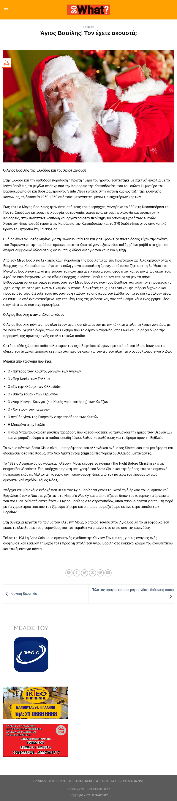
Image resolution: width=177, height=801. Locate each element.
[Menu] (5, 9)
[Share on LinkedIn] (108, 572)
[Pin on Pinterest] (100, 572)
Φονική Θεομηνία (23, 594)
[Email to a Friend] (92, 572)
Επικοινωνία (76, 788)
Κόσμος (88, 27)
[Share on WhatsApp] (69, 572)
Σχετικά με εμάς (98, 788)
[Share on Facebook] (76, 572)
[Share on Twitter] (84, 572)
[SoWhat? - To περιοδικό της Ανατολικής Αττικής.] (88, 10)
